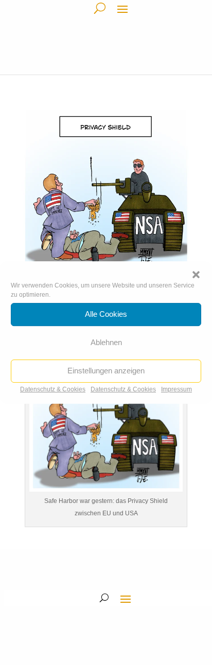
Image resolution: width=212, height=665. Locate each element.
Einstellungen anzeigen (106, 370)
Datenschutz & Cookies (52, 389)
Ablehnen (106, 342)
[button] (196, 274)
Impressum (176, 389)
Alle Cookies (106, 314)
